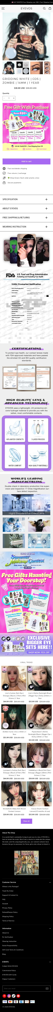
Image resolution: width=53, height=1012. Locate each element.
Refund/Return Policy (9, 912)
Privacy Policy (7, 908)
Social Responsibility (9, 946)
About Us (5, 933)
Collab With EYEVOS (10, 966)
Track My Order (8, 891)
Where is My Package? (10, 887)
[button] (26, 250)
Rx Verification (7, 937)
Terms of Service (8, 921)
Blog (4, 954)
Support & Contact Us (10, 895)
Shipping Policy (8, 917)
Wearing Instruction (9, 941)
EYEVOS (26, 8)
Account (5, 904)
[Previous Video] (9, 250)
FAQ (3, 899)
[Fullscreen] (33, 237)
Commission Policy (9, 971)
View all (26, 821)
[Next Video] (44, 250)
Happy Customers (8, 979)
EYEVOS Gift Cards (9, 975)
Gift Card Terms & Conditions (13, 950)
